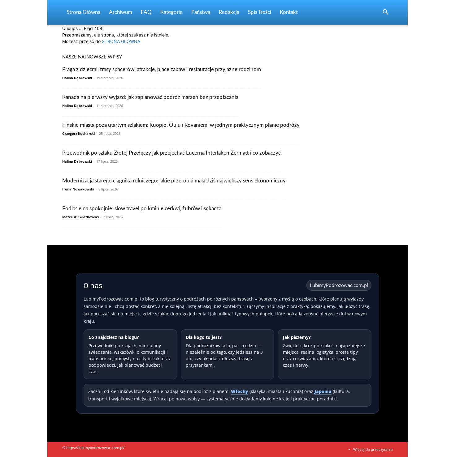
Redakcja (229, 12)
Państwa (200, 12)
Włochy (239, 391)
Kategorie (171, 12)
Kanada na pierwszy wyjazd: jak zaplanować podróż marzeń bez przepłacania (150, 97)
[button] (385, 13)
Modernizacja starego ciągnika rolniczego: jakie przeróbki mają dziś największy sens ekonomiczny (174, 180)
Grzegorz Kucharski (78, 133)
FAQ (146, 12)
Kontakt (289, 12)
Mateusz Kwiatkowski (80, 217)
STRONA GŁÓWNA (121, 41)
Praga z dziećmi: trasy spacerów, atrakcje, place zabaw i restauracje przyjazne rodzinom (161, 69)
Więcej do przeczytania (373, 449)
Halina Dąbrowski (77, 77)
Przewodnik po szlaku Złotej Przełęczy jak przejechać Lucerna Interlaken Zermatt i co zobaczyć (171, 153)
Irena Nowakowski (78, 189)
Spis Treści (259, 12)
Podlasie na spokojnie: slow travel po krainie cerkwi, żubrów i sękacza (141, 208)
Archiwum (120, 12)
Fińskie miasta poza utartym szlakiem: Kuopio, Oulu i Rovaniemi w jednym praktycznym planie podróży (181, 125)
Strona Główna (83, 12)
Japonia (323, 391)
